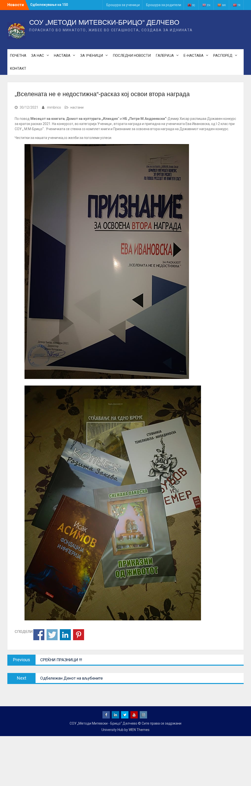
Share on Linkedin (65, 634)
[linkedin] (115, 714)
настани (77, 107)
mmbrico (54, 107)
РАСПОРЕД (222, 55)
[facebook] (106, 714)
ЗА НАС (37, 55)
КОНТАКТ (18, 68)
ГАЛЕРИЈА (165, 55)
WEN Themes (139, 730)
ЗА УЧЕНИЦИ (91, 55)
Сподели (38, 634)
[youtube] (134, 714)
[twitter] (124, 714)
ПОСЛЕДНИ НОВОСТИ (132, 55)
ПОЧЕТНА (18, 55)
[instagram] (143, 714)
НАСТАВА (62, 55)
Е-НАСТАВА (193, 55)
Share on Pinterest (78, 634)
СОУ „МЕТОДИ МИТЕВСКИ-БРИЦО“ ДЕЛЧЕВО (104, 22)
